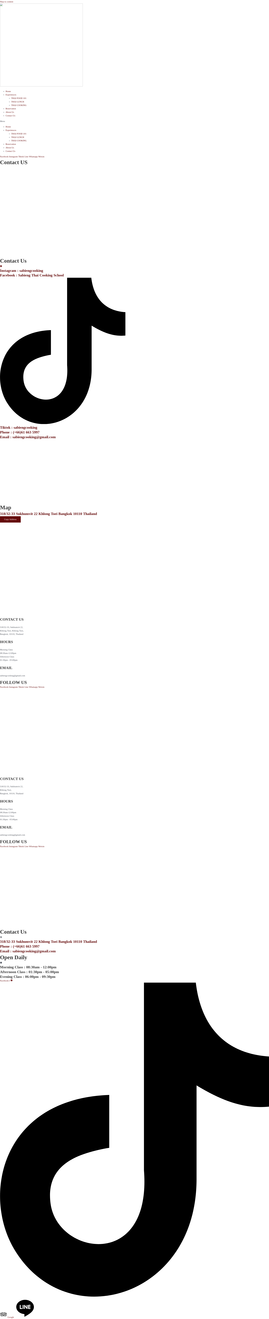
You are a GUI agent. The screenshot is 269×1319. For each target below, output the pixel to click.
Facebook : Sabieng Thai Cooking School (32, 275)
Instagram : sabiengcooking (21, 271)
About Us (10, 112)
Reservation (11, 108)
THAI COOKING (19, 105)
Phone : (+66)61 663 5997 (20, 432)
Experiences (11, 95)
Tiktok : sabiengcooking (18, 427)
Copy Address (10, 518)
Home (8, 91)
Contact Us (10, 116)
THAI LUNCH (17, 102)
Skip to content (6, 2)
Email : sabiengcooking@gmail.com (28, 437)
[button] (134, 121)
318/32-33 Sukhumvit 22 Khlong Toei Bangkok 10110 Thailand (48, 514)
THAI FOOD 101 (18, 98)
